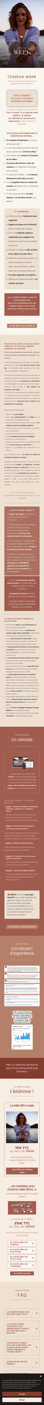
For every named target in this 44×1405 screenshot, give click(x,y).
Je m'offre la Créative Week (22, 1171)
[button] (41, 1376)
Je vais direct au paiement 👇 (22, 926)
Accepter (22, 1394)
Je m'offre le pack (22, 1273)
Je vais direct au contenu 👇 (22, 325)
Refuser (22, 1400)
